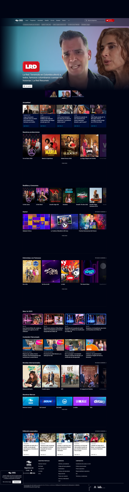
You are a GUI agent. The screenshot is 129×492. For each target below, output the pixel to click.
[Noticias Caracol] (31, 401)
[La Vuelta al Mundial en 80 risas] (64, 221)
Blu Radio (59, 407)
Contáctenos (61, 468)
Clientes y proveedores (63, 463)
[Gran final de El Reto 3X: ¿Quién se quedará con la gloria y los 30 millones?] (33, 319)
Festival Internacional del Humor (88, 231)
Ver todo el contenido (100, 211)
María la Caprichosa (47, 158)
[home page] (19, 20)
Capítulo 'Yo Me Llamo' (46, 24)
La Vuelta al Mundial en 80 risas (59, 231)
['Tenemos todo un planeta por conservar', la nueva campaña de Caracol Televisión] (48, 437)
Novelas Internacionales (31, 363)
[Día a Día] (32, 271)
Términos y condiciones (81, 476)
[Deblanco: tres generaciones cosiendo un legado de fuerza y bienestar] (96, 345)
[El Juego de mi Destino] (89, 376)
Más (69, 20)
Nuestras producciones (31, 132)
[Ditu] (98, 401)
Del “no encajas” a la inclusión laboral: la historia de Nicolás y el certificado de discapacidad (74, 355)
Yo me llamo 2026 (27, 158)
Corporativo (26, 443)
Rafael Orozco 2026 (66, 158)
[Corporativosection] (90, 461)
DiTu (39, 473)
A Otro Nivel (39, 204)
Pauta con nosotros (63, 476)
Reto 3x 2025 (27, 311)
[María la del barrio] (32, 376)
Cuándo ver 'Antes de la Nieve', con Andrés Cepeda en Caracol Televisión (98, 447)
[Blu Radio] (64, 401)
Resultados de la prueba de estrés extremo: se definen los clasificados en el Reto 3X (74, 329)
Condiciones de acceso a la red (83, 463)
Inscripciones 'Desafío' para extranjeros (31, 24)
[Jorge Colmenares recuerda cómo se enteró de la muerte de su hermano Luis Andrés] (31, 109)
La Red (41, 115)
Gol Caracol (43, 407)
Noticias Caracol (27, 407)
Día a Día (25, 284)
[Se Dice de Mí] (51, 271)
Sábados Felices (27, 231)
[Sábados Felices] (36, 221)
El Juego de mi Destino (86, 389)
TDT (59, 481)
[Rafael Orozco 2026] (70, 145)
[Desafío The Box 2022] (82, 195)
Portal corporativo (80, 468)
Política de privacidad (81, 466)
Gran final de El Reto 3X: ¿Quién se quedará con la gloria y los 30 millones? (32, 329)
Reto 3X (24, 326)
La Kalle (75, 407)
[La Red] (70, 271)
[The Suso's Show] (89, 271)
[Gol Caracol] (48, 401)
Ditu (91, 407)
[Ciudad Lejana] (51, 376)
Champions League (85, 24)
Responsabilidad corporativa (82, 471)
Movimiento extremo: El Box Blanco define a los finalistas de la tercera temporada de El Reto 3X (53, 329)
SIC (76, 473)
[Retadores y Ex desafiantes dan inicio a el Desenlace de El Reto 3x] (96, 319)
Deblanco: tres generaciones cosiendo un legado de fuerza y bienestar (94, 355)
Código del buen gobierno (64, 466)
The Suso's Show (84, 284)
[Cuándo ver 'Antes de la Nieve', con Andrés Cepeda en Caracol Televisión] (98, 437)
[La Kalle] (81, 401)
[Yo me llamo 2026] (32, 145)
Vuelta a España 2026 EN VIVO (59, 24)
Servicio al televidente (63, 478)
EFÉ (62, 389)
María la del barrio (28, 389)
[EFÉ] (70, 376)
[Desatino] (69, 195)
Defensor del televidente (64, 471)
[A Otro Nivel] (42, 195)
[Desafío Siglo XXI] (55, 195)
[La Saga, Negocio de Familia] (89, 145)
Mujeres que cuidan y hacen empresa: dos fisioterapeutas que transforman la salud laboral (32, 355)
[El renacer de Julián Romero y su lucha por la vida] (54, 345)
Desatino (65, 204)
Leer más (26, 126)
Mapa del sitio (61, 473)
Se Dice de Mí (45, 284)
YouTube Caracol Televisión (73, 24)
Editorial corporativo (30, 431)
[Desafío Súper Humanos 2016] (96, 195)
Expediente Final (27, 115)
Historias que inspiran (27, 352)
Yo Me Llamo (26, 204)
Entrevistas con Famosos (32, 258)
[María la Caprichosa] (51, 145)
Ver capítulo (41, 86)
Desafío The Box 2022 (82, 204)
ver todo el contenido (100, 431)
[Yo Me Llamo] (29, 195)
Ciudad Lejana (46, 389)
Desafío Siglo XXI (54, 204)
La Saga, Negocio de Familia (88, 158)
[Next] (102, 146)
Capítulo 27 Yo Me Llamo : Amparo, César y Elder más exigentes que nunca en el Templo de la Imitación (55, 77)
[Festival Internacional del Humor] (92, 221)
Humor (25, 212)
